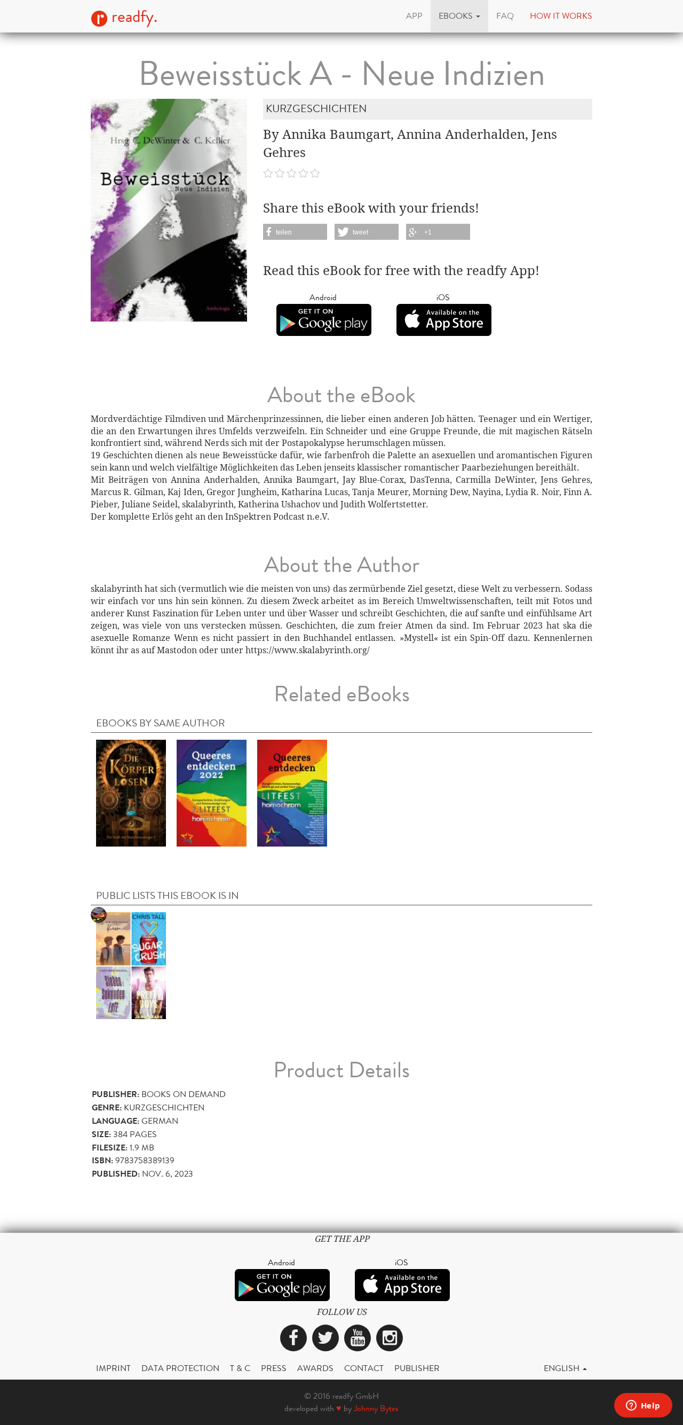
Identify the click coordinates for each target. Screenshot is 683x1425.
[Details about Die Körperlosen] (131, 792)
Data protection (180, 1368)
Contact (364, 1368)
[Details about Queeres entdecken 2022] (212, 792)
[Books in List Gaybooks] (131, 964)
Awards (315, 1368)
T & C (240, 1368)
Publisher (417, 1368)
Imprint (113, 1368)
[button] (459, 16)
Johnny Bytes (376, 1408)
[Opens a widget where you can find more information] (643, 1406)
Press (274, 1368)
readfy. (132, 16)
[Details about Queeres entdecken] (292, 792)
